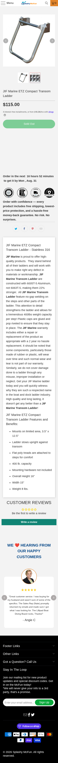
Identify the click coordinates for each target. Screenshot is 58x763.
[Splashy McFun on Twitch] (33, 714)
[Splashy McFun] (29, 3)
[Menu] (1, 3)
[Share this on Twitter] (16, 228)
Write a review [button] (29, 522)
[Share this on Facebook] (24, 228)
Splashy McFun (22, 752)
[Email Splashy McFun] (25, 714)
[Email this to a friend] (41, 228)
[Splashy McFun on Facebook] (29, 714)
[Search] (46, 3)
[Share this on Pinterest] (32, 228)
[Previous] (5, 40)
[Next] (52, 40)
